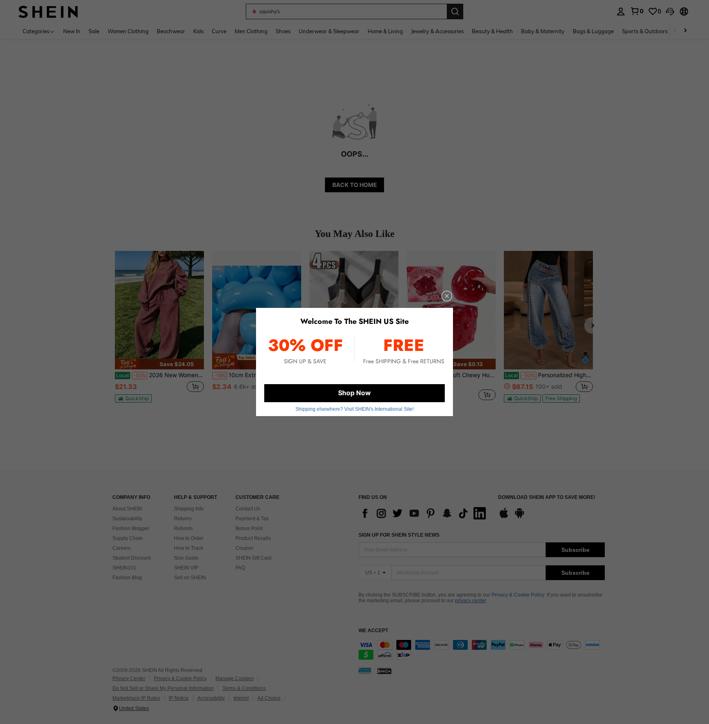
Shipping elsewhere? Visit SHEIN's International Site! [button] (354, 409)
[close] (447, 296)
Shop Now (354, 393)
